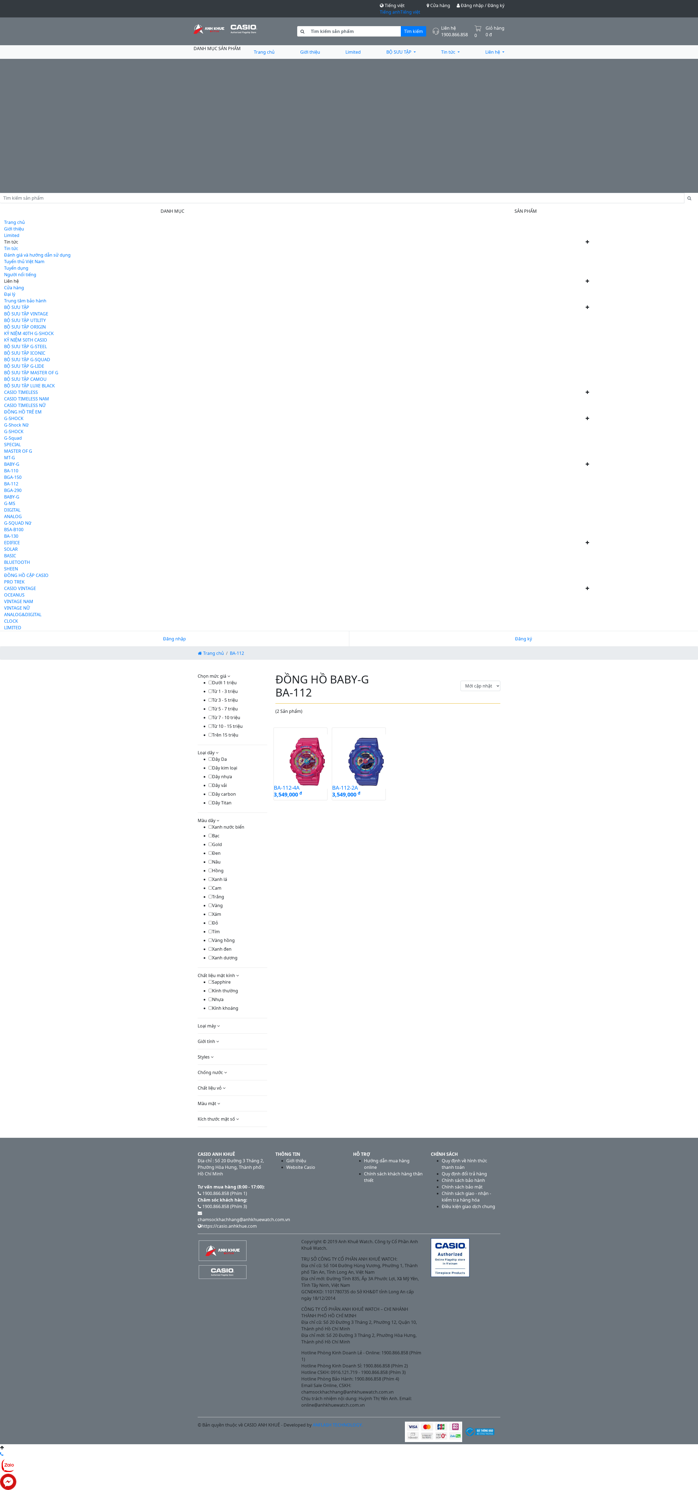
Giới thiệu (310, 52)
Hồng (218, 871)
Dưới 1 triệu (224, 683)
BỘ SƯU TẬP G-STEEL (25, 346)
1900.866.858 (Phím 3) (224, 1206)
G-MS (9, 503)
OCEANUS (14, 595)
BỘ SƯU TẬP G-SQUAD (27, 360)
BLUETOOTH (17, 562)
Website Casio (300, 1167)
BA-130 (11, 536)
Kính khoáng (225, 1008)
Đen (216, 853)
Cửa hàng (439, 5)
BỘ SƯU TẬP (399, 52)
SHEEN (11, 569)
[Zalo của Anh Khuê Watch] (8, 1465)
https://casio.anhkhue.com (229, 1226)
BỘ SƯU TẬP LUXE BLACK (29, 386)
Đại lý (9, 294)
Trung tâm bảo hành (25, 301)
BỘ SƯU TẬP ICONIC (24, 353)
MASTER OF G (18, 451)
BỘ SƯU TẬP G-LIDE (24, 366)
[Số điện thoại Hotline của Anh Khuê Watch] (2, 1454)
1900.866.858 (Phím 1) (224, 1193)
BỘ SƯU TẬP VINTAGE (26, 314)
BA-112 (11, 484)
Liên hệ (493, 52)
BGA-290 (13, 490)
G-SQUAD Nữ (17, 523)
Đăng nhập (174, 639)
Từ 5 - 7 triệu (225, 709)
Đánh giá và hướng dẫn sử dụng (37, 255)
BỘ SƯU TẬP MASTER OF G (31, 373)
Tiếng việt (410, 12)
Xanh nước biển (228, 827)
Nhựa (218, 999)
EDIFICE (12, 543)
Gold (217, 844)
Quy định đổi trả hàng (464, 1174)
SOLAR (11, 549)
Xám (216, 914)
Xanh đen (221, 949)
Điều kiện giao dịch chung (468, 1206)
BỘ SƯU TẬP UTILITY (25, 320)
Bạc (215, 836)
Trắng (218, 897)
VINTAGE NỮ (17, 608)
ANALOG (13, 516)
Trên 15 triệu (225, 735)
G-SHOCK (13, 418)
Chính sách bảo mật (462, 1187)
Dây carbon (224, 794)
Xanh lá (219, 879)
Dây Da (219, 759)
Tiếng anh (390, 12)
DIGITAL (12, 510)
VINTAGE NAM (18, 601)
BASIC (10, 556)
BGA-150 (13, 477)
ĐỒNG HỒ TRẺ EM (23, 412)
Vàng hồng (223, 940)
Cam (216, 888)
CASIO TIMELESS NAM (26, 399)
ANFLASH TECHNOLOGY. (338, 1425)
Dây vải (219, 785)
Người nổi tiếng (20, 275)
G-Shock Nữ (16, 425)
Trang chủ (264, 52)
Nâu (216, 862)
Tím (216, 932)
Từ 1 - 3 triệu (225, 691)
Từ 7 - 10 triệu (226, 717)
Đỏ (215, 923)
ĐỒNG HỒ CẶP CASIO (26, 575)
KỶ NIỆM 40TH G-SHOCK (29, 333)
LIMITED (12, 628)
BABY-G (11, 464)
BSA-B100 (13, 530)
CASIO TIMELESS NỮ (25, 405)
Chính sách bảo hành (463, 1180)
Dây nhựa (222, 777)
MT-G (9, 458)
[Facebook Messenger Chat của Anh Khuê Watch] (8, 1481)
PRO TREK (14, 582)
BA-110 (11, 471)
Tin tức (448, 52)
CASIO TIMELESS (21, 392)
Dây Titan (221, 803)
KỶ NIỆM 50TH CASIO (25, 340)
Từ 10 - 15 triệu (227, 726)
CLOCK (11, 621)
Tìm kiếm (413, 31)
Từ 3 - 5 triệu (225, 700)
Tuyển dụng (16, 268)
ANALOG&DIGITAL (22, 615)
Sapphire (221, 982)
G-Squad (13, 438)
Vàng (217, 905)
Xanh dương (224, 958)
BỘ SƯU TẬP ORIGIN (25, 327)
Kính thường (225, 991)
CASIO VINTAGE (20, 588)
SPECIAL (12, 445)
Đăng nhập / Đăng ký (482, 5)
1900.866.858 (454, 35)
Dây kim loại (224, 768)
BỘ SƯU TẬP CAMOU (25, 379)
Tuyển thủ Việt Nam (24, 261)
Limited (353, 52)
